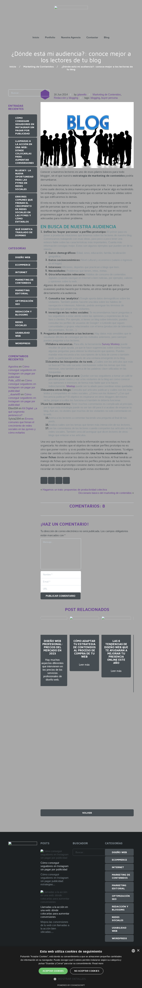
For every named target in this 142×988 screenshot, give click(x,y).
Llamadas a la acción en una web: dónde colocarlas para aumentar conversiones (24, 151)
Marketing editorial (22, 292)
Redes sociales (21, 324)
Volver (87, 812)
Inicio (36, 37)
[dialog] (71, 967)
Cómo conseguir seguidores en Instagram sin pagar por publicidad (24, 125)
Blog (106, 37)
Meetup (70, 386)
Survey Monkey (111, 344)
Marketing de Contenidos (38, 66)
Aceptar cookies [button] (53, 971)
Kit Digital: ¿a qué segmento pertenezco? (22, 412)
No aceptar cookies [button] (86, 971)
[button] (71, 979)
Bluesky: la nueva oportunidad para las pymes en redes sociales (24, 180)
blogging (95, 97)
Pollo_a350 (14, 380)
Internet (21, 272)
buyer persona (109, 97)
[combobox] (133, 951)
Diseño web (22, 257)
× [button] (138, 950)
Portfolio (50, 37)
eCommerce (22, 264)
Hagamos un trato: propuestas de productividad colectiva (75, 489)
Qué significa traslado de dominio (24, 232)
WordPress (22, 343)
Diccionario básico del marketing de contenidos (105, 492)
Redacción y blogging (66, 97)
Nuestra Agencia (71, 37)
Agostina (13, 366)
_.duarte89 (14, 394)
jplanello (81, 94)
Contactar (92, 37)
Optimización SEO (24, 302)
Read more (97, 963)
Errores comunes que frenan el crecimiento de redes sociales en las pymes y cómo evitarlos (24, 209)
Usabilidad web (22, 334)
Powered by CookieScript (71, 985)
